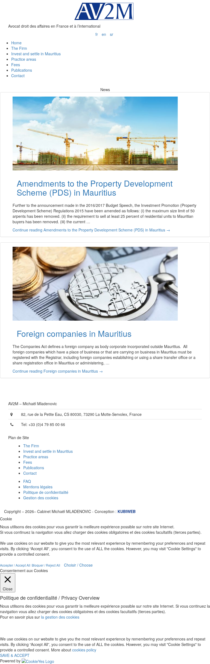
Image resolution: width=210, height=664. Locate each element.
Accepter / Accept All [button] (15, 565)
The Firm (19, 48)
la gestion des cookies (60, 617)
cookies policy (84, 650)
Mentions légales (37, 486)
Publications (21, 70)
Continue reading (91, 230)
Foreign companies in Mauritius (74, 333)
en (104, 34)
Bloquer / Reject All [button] (46, 565)
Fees (15, 64)
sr (111, 34)
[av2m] (105, 11)
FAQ (27, 481)
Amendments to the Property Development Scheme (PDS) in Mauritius (95, 187)
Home (16, 42)
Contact (18, 75)
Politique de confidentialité (45, 492)
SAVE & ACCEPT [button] (15, 655)
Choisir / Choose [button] (78, 565)
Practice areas (23, 59)
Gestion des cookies (40, 497)
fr (96, 34)
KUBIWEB (126, 511)
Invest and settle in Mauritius (36, 53)
